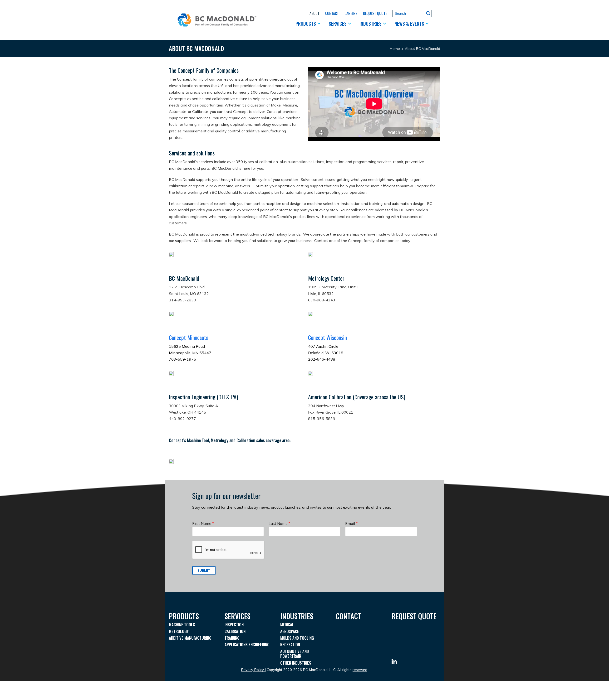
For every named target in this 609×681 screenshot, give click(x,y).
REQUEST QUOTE (414, 616)
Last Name (279, 523)
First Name (203, 523)
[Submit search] (428, 13)
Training (232, 638)
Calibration (235, 631)
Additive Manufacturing (190, 638)
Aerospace (289, 631)
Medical (287, 625)
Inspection (234, 625)
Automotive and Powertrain (294, 653)
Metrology (179, 631)
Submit (203, 570)
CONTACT (348, 616)
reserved (360, 669)
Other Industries (295, 663)
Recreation (290, 644)
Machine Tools (182, 625)
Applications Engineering (247, 644)
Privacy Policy (252, 669)
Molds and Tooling (297, 638)
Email (351, 523)
